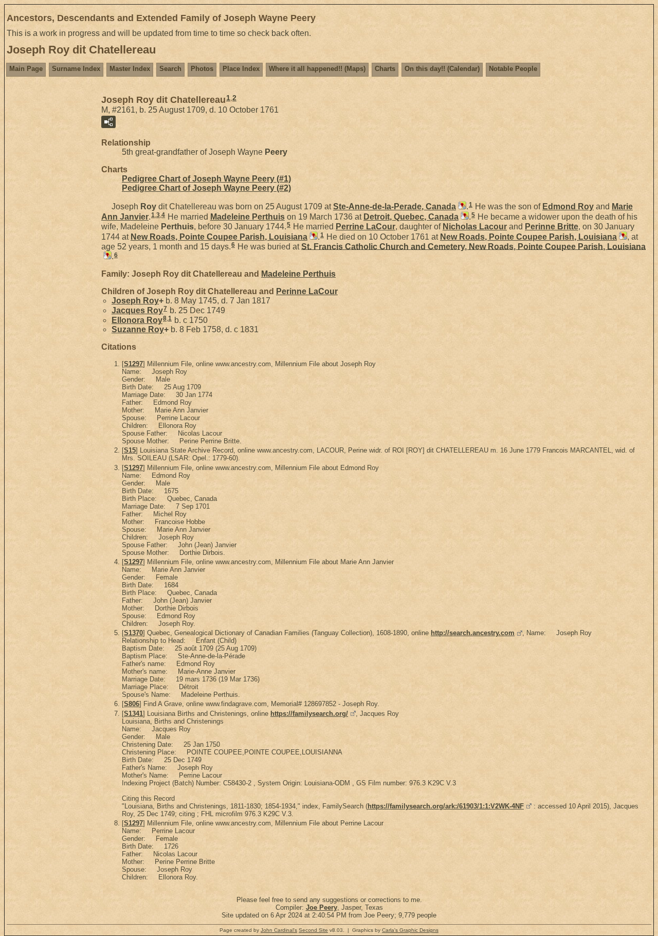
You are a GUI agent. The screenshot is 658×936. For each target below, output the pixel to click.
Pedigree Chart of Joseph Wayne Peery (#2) (206, 188)
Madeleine (247, 216)
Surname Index (76, 69)
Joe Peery (321, 907)
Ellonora (137, 320)
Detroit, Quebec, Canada (411, 216)
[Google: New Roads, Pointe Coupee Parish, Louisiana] (312, 236)
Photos (202, 69)
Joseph (135, 300)
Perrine (365, 226)
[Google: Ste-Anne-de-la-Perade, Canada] (461, 206)
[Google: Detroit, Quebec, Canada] (464, 216)
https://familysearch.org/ (309, 713)
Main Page (26, 69)
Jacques (137, 310)
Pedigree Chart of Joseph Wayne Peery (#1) (206, 178)
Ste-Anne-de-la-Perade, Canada (394, 206)
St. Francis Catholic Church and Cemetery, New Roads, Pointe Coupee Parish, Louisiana (473, 246)
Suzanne (138, 329)
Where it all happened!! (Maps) (317, 69)
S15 (130, 450)
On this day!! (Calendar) (442, 69)
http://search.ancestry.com (473, 633)
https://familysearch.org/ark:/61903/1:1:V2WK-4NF (446, 806)
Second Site (313, 930)
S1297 (133, 364)
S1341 (133, 713)
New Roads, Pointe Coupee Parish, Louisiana (219, 236)
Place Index (241, 69)
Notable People (513, 69)
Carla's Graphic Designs (410, 930)
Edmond (568, 206)
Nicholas (475, 226)
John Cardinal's (279, 930)
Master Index (129, 69)
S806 (131, 704)
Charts (385, 69)
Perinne (551, 226)
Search (170, 69)
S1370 (133, 633)
